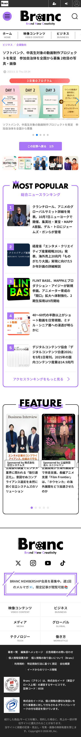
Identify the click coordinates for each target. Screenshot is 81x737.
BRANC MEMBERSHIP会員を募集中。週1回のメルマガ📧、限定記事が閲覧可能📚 (40, 584)
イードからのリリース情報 (42, 669)
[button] (12, 101)
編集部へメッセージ (32, 652)
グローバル (60, 624)
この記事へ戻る (40, 146)
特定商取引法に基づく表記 (42, 663)
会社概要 (65, 663)
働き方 (61, 638)
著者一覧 (13, 652)
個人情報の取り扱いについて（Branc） (53, 658)
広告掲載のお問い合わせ (59, 652)
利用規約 (19, 663)
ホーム (7, 35)
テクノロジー (20, 638)
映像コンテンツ (34, 35)
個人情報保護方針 (18, 658)
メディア (20, 624)
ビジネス (63, 35)
